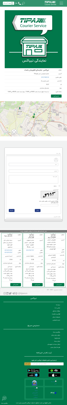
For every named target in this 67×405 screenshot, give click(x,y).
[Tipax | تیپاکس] (50, 3)
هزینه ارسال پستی (55, 347)
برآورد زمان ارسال (55, 335)
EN (16, 3)
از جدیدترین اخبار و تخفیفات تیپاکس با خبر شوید (44, 360)
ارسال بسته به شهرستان (53, 344)
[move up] (14, 130)
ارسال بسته (57, 341)
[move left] (12, 132)
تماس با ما (57, 308)
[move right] (15, 132)
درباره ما (58, 305)
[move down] (14, 133)
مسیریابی (56, 96)
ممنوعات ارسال (56, 317)
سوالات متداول (56, 311)
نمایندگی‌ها (57, 338)
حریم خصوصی (56, 320)
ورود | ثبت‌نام (7, 3)
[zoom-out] (5, 132)
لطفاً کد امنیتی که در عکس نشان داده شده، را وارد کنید (48, 202)
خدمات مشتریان (58, 290)
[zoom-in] (7, 132)
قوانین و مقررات (56, 314)
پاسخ (55, 186)
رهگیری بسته (56, 332)
